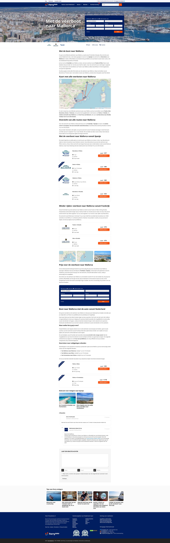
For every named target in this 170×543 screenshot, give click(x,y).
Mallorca (87, 522)
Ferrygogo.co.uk (105, 532)
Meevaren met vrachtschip (50, 503)
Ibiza (86, 523)
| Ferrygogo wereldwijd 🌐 (119, 1)
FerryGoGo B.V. (51, 540)
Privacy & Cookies (63, 527)
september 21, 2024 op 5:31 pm (72, 418)
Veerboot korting (94, 4)
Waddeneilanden (89, 518)
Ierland (74, 521)
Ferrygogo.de (104, 531)
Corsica (87, 520)
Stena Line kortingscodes (105, 521)
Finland (74, 524)
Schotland (75, 520)
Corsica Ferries (89, 438)
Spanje (54, 29)
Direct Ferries (98, 438)
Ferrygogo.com (104, 529)
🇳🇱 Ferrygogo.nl (101, 108)
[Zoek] (120, 4)
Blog (46, 1)
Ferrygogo (48, 29)
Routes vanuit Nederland (68, 4)
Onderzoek (51, 1)
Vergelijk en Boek (58, 1)
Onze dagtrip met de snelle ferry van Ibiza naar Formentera (85, 406)
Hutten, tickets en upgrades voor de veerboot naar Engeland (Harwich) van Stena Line (100, 505)
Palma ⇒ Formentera (77, 377)
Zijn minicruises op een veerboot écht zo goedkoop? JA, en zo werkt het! (69, 505)
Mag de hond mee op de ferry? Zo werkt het (85, 503)
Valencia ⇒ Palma (76, 178)
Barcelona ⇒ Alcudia (77, 191)
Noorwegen (75, 523)
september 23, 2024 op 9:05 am (75, 430)
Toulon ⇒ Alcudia (76, 225)
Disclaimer (56, 527)
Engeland (75, 518)
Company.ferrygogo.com (107, 533)
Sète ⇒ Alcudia (76, 238)
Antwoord (107, 417)
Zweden (74, 522)
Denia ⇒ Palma (76, 164)
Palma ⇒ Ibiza (76, 364)
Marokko (75, 527)
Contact (51, 527)
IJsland (74, 526)
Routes (78, 4)
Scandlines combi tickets (105, 518)
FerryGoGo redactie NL (75, 428)
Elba (86, 521)
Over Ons (47, 527)
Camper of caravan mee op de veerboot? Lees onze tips (116, 504)
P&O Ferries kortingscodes (106, 522)
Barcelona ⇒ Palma (77, 151)
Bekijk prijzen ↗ (104, 155)
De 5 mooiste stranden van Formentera (67, 405)
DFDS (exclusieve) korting (106, 520)
